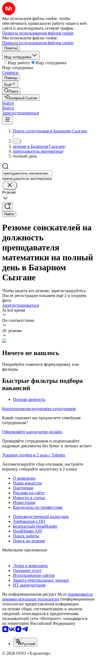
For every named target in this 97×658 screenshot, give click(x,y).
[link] (11, 90)
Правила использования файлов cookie (38, 42)
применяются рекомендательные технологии (47, 596)
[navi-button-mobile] (7, 119)
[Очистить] (9, 185)
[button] (8, 103)
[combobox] (27, 173)
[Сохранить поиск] (7, 206)
